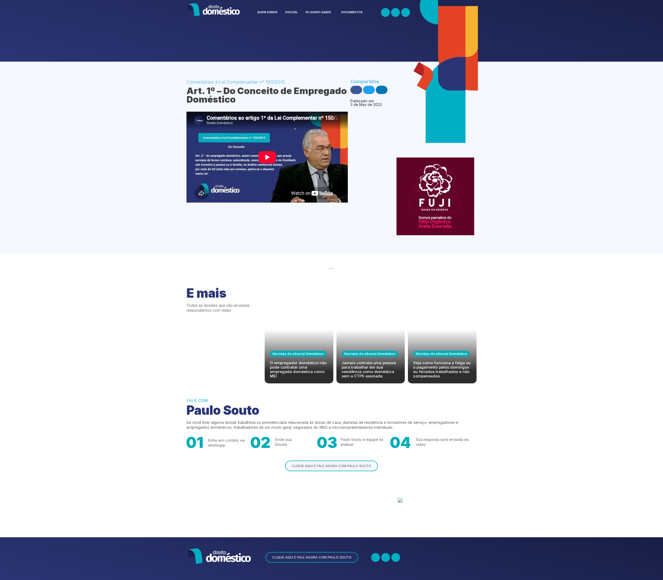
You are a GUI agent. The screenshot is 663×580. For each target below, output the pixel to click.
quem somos (267, 12)
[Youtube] (405, 12)
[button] (319, 12)
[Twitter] (395, 12)
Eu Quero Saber (318, 12)
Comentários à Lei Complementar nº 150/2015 (235, 82)
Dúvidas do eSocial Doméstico (298, 354)
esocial (291, 12)
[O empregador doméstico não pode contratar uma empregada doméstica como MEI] (299, 337)
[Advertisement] (280, 42)
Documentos (352, 12)
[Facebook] (385, 12)
